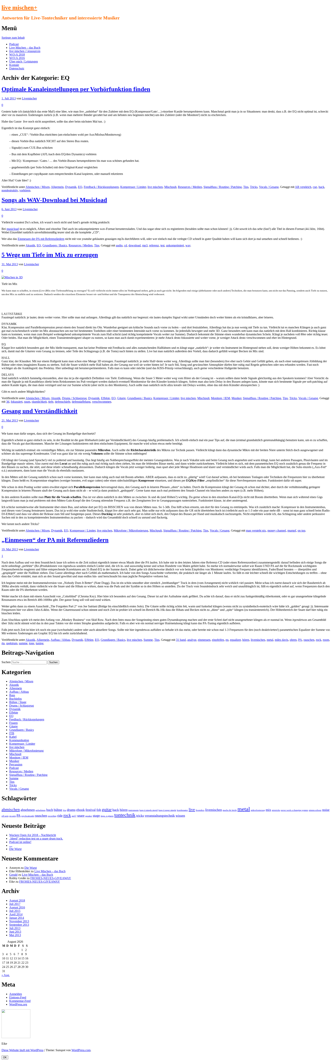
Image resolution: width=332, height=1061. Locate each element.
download (135, 245)
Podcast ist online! (20, 842)
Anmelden (15, 994)
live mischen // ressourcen (24, 51)
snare (81, 815)
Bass (12, 695)
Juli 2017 (14, 904)
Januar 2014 (16, 917)
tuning (39, 643)
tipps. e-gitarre (107, 816)
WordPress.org (18, 1004)
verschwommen (101, 401)
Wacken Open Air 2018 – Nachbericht (32, 835)
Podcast (14, 44)
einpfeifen (218, 639)
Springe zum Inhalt (13, 37)
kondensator (182, 810)
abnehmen (28, 810)
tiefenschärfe (62, 401)
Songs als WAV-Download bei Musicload (54, 199)
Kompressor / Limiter (133, 187)
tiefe (50, 401)
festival (90, 810)
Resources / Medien (190, 187)
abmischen (11, 809)
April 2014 (15, 914)
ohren (293, 639)
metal (270, 639)
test (162, 245)
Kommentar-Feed (20, 1001)
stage (96, 815)
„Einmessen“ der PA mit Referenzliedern (55, 539)
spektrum (11, 643)
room (326, 639)
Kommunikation (19, 740)
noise (326, 810)
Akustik (30, 245)
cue (315, 187)
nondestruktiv (10, 190)
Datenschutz (16, 68)
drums (71, 810)
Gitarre (121, 398)
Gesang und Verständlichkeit (39, 410)
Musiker (236, 398)
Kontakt (14, 65)
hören (245, 639)
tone (31, 643)
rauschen (309, 639)
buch (49, 810)
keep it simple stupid (148, 810)
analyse (191, 639)
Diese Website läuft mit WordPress (22, 1050)
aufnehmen (41, 810)
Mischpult (170, 187)
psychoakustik (27, 816)
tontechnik (124, 815)
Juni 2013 (15, 931)
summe (23, 643)
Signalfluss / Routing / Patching (222, 187)
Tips (245, 187)
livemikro (200, 810)
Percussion (15, 764)
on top (301, 530)
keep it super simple (167, 810)
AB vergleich (303, 187)
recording (52, 816)
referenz (154, 245)
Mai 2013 (15, 935)
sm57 (74, 816)
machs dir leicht (230, 810)
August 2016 (17, 907)
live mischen (155, 187)
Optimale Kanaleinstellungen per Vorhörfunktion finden (76, 89)
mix (268, 810)
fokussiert (16, 401)
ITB (11, 733)
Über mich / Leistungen (23, 61)
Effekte (105, 398)
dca (64, 810)
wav (187, 245)
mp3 (145, 245)
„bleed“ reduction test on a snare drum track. (36, 838)
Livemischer (29, 98)
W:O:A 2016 (17, 58)
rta (3, 643)
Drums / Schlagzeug (74, 398)
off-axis (5, 816)
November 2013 (19, 921)
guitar (107, 809)
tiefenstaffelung (81, 401)
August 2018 (17, 900)
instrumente (133, 810)
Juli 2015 (14, 910)
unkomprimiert (175, 245)
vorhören (24, 190)
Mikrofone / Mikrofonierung (131, 530)
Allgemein (57, 187)
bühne (58, 810)
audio (119, 245)
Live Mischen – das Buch (24, 47)
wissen (180, 815)
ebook (80, 810)
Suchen (6, 662)
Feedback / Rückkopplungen (101, 187)
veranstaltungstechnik (160, 815)
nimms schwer (315, 810)
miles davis (281, 639)
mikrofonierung (258, 810)
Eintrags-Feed (17, 997)
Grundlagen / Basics (54, 245)
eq (227, 639)
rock (318, 639)
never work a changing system (294, 810)
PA (300, 639)
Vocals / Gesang (269, 187)
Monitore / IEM (220, 398)
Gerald (13, 874)
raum (27, 401)
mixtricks (276, 810)
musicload (13, 228)
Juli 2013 (14, 928)
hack (321, 187)
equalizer (235, 639)
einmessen (204, 639)
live (192, 809)
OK (5, 1057)
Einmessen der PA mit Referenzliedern (41, 238)
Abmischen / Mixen (38, 187)
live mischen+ (19, 7)
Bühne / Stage (17, 702)
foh (98, 810)
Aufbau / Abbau (60, 639)
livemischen (258, 639)
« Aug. (6, 975)
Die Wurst (15, 849)
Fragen (13, 723)
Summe (148, 639)
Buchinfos (15, 698)
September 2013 (19, 924)
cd (125, 245)
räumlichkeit (39, 401)
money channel (276, 530)
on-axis (12, 816)
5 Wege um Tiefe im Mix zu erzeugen (50, 254)
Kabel (13, 736)
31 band (181, 639)
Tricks (253, 187)
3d (7, 401)
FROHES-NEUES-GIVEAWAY (50, 878)
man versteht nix (256, 530)
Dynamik (70, 187)
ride (60, 815)
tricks (140, 815)
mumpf (291, 530)
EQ (80, 187)
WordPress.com (80, 1050)
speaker (88, 816)
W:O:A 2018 (17, 54)
